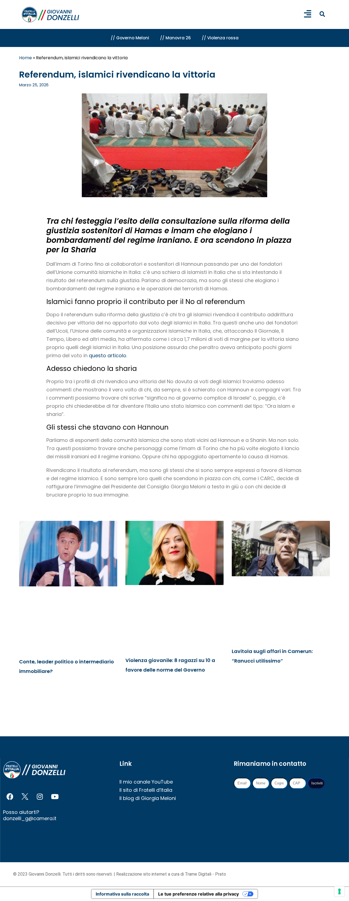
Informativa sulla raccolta (122, 894)
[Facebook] (10, 796)
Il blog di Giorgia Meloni (147, 798)
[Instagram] (40, 796)
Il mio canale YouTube (146, 781)
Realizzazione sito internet (142, 874)
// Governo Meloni (130, 38)
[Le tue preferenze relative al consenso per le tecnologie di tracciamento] (339, 891)
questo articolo (107, 355)
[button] (322, 14)
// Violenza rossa (220, 38)
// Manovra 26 (175, 38)
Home (25, 58)
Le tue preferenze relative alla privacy (198, 894)
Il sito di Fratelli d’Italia (145, 790)
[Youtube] (55, 796)
